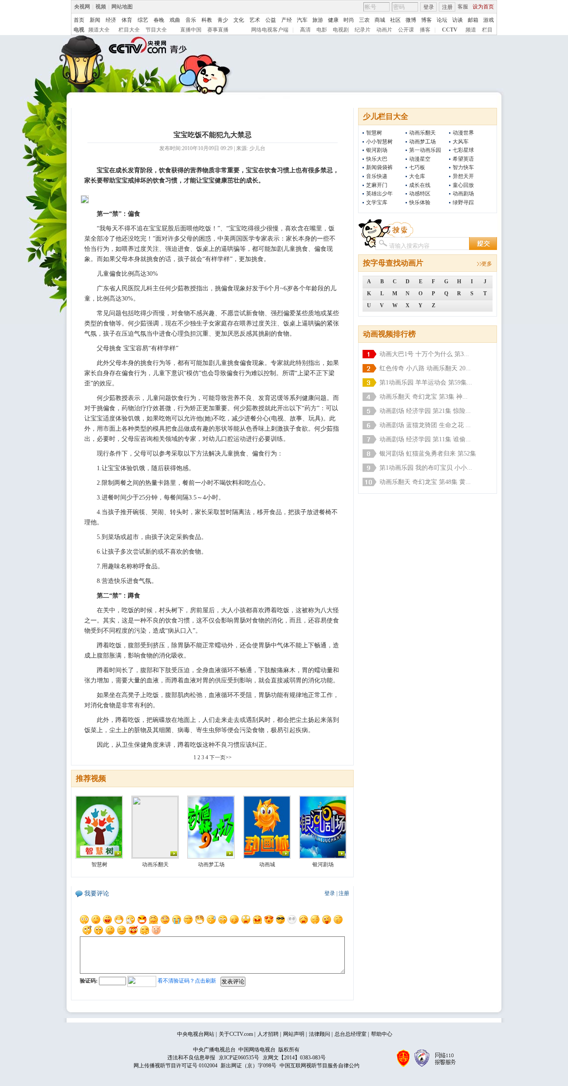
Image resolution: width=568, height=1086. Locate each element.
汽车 (302, 20)
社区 (395, 20)
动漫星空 (419, 159)
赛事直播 (218, 30)
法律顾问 (319, 1034)
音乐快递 (376, 176)
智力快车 (463, 167)
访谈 (457, 20)
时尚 (348, 20)
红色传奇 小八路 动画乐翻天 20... (425, 368)
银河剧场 (376, 150)
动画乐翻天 (422, 133)
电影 (321, 30)
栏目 (487, 30)
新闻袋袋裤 (379, 167)
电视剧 (341, 30)
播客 (425, 30)
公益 (270, 20)
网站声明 (293, 1034)
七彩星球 (463, 150)
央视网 (82, 7)
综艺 (143, 20)
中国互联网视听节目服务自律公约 (319, 1065)
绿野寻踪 (463, 202)
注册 (447, 7)
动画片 (384, 30)
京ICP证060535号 (239, 1057)
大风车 (461, 142)
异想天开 (463, 176)
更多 (486, 264)
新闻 (95, 20)
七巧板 (417, 167)
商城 (380, 20)
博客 (426, 20)
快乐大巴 (376, 159)
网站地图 (122, 7)
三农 (364, 20)
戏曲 (175, 20)
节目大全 (156, 30)
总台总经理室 (351, 1034)
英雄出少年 (379, 193)
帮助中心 (381, 1034)
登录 (428, 7)
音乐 (190, 20)
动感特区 (419, 193)
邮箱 (473, 20)
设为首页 (483, 7)
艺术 (254, 20)
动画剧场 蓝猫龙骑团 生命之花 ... (425, 425)
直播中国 (190, 30)
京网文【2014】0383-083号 (294, 1057)
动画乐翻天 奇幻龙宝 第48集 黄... (425, 482)
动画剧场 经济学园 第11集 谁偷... (425, 439)
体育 (127, 20)
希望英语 (463, 159)
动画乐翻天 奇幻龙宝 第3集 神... (423, 396)
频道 (470, 30)
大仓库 (417, 176)
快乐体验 (419, 202)
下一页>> (220, 757)
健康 (333, 20)
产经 (286, 20)
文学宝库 (376, 202)
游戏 (488, 20)
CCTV (450, 30)
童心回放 (463, 185)
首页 (79, 20)
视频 (100, 7)
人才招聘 (268, 1034)
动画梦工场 (422, 142)
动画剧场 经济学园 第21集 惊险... (425, 411)
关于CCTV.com (236, 1034)
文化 (238, 20)
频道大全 (99, 30)
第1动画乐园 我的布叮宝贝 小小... (425, 467)
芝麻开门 (376, 185)
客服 (463, 7)
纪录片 (363, 30)
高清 (305, 30)
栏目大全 (129, 30)
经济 (111, 20)
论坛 (442, 20)
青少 (222, 20)
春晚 (159, 20)
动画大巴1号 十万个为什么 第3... (424, 354)
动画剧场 (463, 193)
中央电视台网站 (195, 1034)
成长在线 (419, 185)
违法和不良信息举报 (191, 1057)
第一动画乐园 (425, 150)
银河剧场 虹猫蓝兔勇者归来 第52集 (427, 453)
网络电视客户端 (269, 30)
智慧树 (374, 133)
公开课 (406, 30)
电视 (79, 30)
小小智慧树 (379, 142)
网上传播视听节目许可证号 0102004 (175, 1065)
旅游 (317, 20)
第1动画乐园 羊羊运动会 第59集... (425, 382)
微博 (411, 20)
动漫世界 (463, 133)
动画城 (267, 864)
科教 (206, 20)
